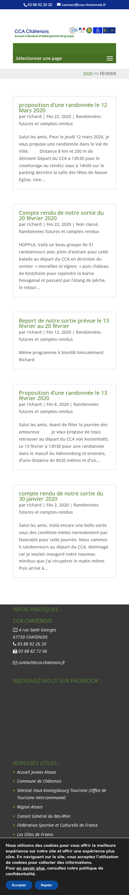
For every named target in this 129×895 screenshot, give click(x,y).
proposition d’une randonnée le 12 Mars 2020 (63, 107)
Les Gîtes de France (35, 834)
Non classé (87, 224)
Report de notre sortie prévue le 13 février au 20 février (64, 323)
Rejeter (46, 885)
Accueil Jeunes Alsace (36, 772)
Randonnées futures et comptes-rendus (59, 231)
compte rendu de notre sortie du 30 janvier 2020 (61, 496)
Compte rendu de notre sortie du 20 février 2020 (61, 215)
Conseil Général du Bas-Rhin (43, 816)
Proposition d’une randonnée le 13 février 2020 (63, 395)
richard (34, 116)
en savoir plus (30, 868)
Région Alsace (30, 807)
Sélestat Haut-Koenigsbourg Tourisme (53, 790)
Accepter (19, 885)
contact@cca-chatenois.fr (41, 662)
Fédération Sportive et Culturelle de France (58, 825)
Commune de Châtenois (39, 781)
